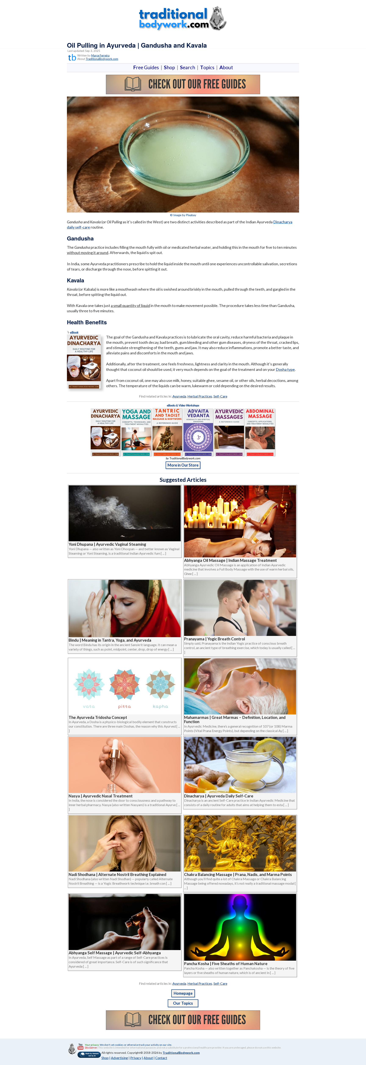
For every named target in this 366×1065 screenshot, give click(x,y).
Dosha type (285, 369)
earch (188, 67)
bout (226, 67)
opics (208, 67)
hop (170, 67)
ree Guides (147, 67)
